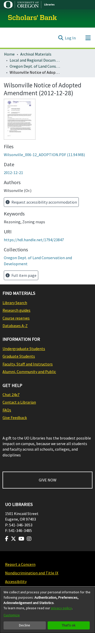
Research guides (16, 310)
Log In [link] (70, 37)
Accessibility (16, 581)
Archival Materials (35, 54)
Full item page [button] (23, 275)
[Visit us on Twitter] (13, 539)
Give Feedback (15, 417)
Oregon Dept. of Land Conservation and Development (35, 66)
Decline (24, 625)
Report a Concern (20, 564)
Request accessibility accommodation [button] (44, 202)
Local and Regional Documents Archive (35, 60)
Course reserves (16, 318)
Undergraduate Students (24, 348)
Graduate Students (19, 356)
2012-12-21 (13, 172)
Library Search (15, 302)
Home (9, 54)
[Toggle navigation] (88, 38)
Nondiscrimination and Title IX (31, 572)
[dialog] (47, 610)
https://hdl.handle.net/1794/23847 (34, 239)
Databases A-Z (15, 325)
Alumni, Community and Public (29, 371)
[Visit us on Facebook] (6, 539)
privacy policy (61, 608)
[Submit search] (61, 38)
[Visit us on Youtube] (21, 539)
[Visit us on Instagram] (29, 539)
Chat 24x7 (11, 394)
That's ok (68, 625)
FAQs (7, 409)
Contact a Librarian (19, 402)
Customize (12, 615)
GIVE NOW (47, 479)
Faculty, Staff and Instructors (28, 364)
